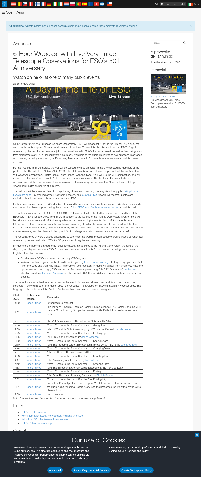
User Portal (179, 4)
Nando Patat (92, 360)
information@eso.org (51, 272)
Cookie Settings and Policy (136, 470)
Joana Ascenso (90, 336)
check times (34, 302)
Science (165, 4)
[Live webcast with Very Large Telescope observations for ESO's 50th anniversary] (78, 113)
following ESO (89, 194)
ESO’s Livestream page (34, 411)
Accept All (55, 470)
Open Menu (14, 12)
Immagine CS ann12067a (163, 96)
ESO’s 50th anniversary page (37, 423)
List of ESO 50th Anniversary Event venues (44, 419)
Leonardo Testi (129, 344)
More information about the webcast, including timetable (52, 415)
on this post (130, 269)
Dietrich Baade (104, 375)
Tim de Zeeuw (123, 329)
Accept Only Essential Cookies (91, 470)
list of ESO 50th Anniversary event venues (96, 207)
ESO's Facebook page (96, 262)
